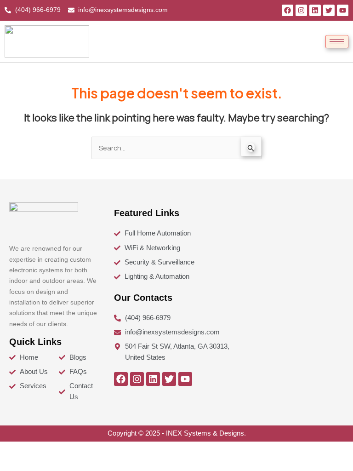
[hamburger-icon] (336, 41)
